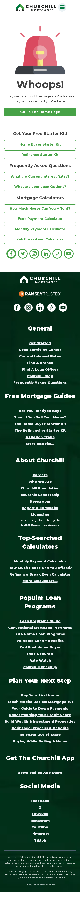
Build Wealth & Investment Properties (40, 722)
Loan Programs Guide (40, 621)
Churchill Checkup (40, 667)
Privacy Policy (32, 885)
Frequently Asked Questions (40, 383)
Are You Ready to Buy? (40, 411)
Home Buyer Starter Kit (40, 144)
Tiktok (40, 840)
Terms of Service (47, 885)
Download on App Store (40, 773)
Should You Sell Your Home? (40, 417)
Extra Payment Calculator (40, 219)
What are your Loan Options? (40, 187)
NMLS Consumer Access (40, 525)
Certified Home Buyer (40, 647)
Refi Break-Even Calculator (40, 239)
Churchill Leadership (40, 495)
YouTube (40, 827)
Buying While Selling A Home (40, 741)
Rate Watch (40, 660)
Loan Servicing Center (40, 350)
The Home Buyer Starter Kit (40, 424)
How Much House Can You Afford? (40, 208)
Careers (40, 475)
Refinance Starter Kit (40, 155)
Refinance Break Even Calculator (40, 574)
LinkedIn (40, 814)
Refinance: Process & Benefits (40, 728)
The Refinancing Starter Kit (40, 430)
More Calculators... (40, 581)
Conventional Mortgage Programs (40, 628)
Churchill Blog (40, 376)
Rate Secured (40, 654)
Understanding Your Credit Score (40, 715)
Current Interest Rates (40, 356)
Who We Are (40, 482)
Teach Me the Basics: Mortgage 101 (40, 702)
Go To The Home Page (40, 112)
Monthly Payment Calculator (40, 229)
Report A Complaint (40, 508)
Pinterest (40, 834)
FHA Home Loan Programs (40, 634)
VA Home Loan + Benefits (40, 641)
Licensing (40, 515)
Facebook (40, 801)
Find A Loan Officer (40, 369)
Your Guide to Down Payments (40, 708)
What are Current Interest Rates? (40, 176)
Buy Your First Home (40, 695)
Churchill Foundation (40, 488)
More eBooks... (40, 444)
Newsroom (40, 501)
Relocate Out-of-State (40, 735)
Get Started (40, 343)
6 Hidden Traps (40, 437)
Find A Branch (40, 363)
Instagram (40, 821)
